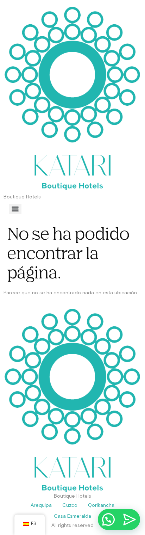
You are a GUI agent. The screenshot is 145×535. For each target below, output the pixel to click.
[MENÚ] (15, 209)
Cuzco (69, 505)
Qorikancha (101, 505)
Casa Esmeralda (72, 516)
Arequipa (41, 505)
